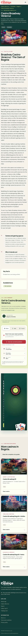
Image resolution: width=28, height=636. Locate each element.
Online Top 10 (4, 608)
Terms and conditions (6, 620)
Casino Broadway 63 (9, 479)
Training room (4, 611)
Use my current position (15, 342)
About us (3, 618)
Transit (23, 328)
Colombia (13, 6)
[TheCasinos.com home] (6, 2)
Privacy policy (4, 622)
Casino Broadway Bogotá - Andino (14, 516)
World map (3, 601)
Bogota (18, 6)
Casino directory (5, 6)
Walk (15, 328)
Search (2, 606)
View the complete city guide (11, 454)
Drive (7, 328)
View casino (14, 491)
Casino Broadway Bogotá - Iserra (13, 554)
